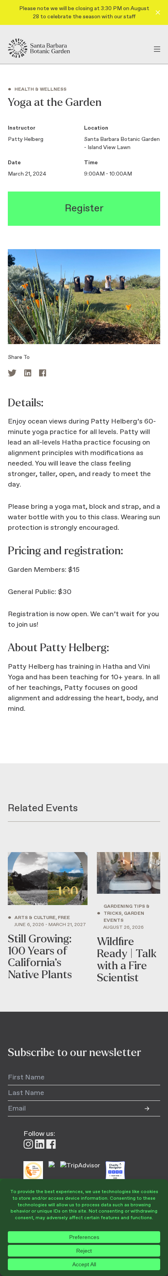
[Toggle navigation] (157, 48)
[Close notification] (158, 12)
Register (84, 208)
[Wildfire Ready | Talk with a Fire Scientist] (128, 918)
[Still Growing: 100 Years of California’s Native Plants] (48, 918)
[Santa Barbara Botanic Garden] (46, 48)
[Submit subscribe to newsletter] (152, 1108)
